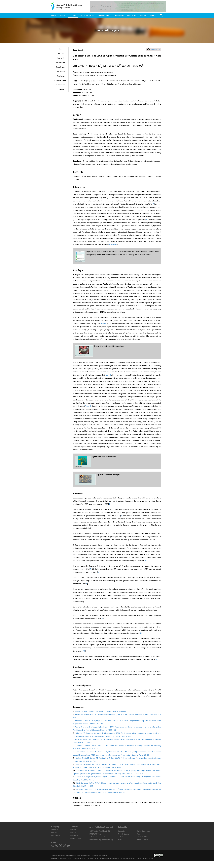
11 (141, 633)
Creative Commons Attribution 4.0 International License (88, 855)
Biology (73, 833)
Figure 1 (114, 245)
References (61, 85)
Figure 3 (108, 375)
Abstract (61, 53)
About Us (63, 15)
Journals (73, 15)
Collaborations (118, 15)
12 (142, 642)
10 (102, 618)
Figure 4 (88, 406)
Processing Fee (103, 15)
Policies (143, 15)
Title (60, 49)
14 (156, 659)
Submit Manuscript (87, 15)
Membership (131, 15)
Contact (153, 15)
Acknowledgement (61, 80)
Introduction (60, 62)
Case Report (60, 67)
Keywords (60, 58)
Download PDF (155, 49)
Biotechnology (75, 838)
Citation (61, 89)
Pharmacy (74, 835)
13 (84, 651)
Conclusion (61, 76)
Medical (73, 830)
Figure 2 (104, 324)
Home (53, 15)
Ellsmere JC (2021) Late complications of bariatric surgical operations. (101, 711)
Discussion (61, 71)
